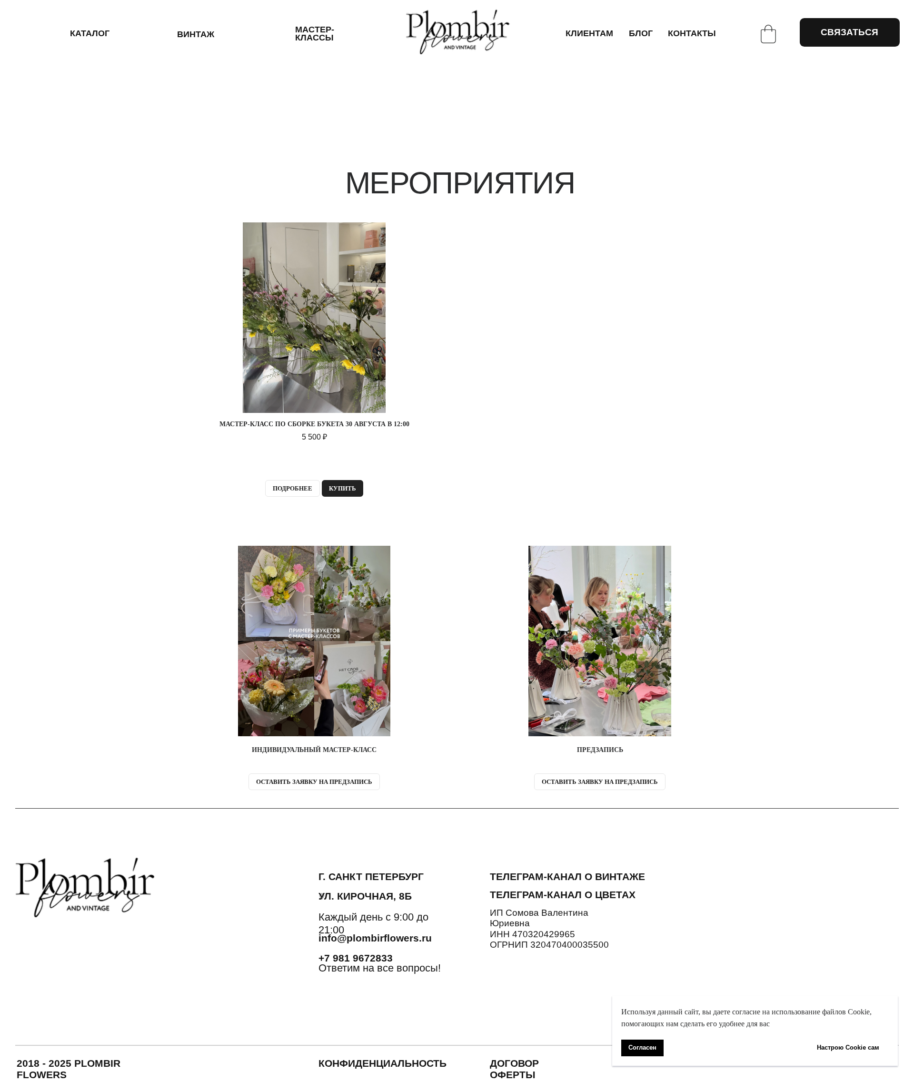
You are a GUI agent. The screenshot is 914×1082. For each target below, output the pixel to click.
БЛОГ (641, 33)
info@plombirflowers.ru (375, 937)
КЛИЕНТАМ (589, 33)
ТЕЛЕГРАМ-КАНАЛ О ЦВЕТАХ (563, 894)
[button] (314, 659)
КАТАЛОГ (89, 33)
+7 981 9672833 (355, 957)
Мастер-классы (314, 34)
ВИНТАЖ (195, 34)
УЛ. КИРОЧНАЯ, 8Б (365, 896)
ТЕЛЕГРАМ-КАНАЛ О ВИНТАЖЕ (567, 876)
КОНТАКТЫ (692, 33)
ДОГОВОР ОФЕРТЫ (514, 1069)
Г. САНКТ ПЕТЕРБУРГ (371, 876)
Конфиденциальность (382, 1063)
